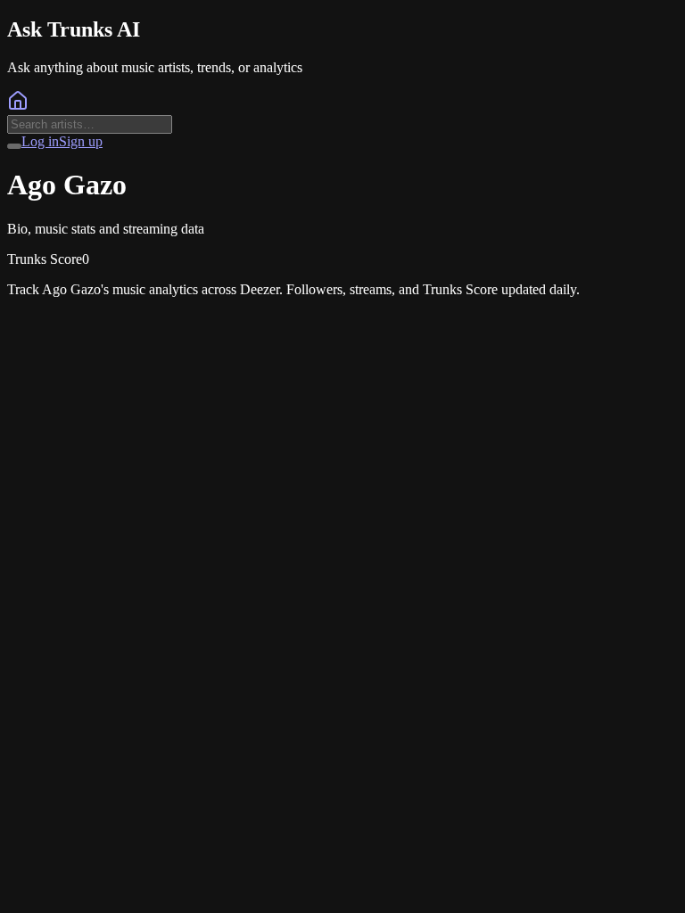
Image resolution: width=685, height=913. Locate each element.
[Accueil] (18, 106)
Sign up (81, 141)
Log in (40, 141)
